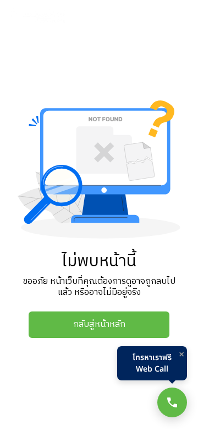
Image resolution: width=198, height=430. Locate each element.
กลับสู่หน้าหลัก (99, 324)
